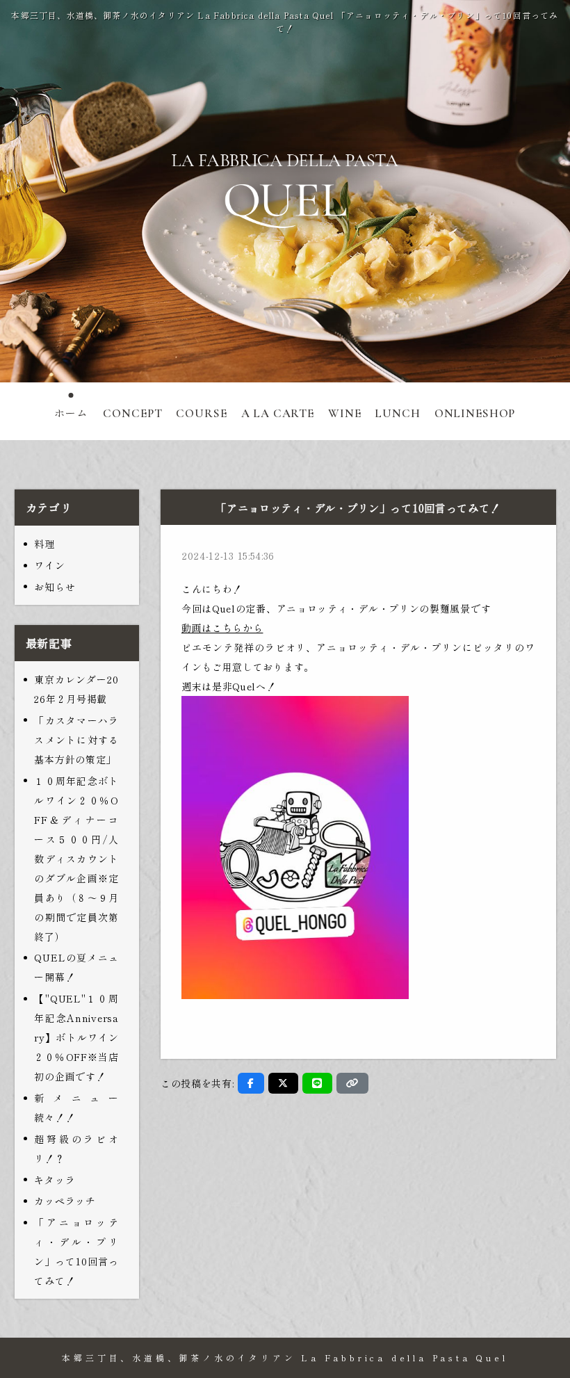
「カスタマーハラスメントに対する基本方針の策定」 (76, 739)
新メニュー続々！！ (76, 1107)
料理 (44, 544)
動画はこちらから (222, 628)
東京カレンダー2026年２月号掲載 (76, 689)
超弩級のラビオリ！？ (76, 1148)
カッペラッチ (64, 1201)
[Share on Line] (317, 1083)
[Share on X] (283, 1083)
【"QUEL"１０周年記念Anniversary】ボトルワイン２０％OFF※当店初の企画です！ (76, 1037)
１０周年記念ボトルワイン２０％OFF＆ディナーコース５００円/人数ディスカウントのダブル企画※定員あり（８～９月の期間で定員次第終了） (76, 858)
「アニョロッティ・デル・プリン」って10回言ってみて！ (76, 1251)
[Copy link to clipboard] (352, 1083)
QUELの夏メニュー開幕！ (76, 967)
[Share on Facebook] (251, 1083)
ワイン (49, 565)
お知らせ (54, 587)
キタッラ (54, 1180)
